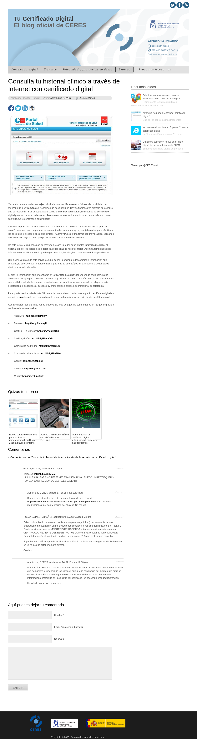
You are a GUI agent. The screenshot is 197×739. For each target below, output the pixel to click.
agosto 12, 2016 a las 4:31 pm (45, 468)
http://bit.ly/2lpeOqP (32, 376)
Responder (119, 468)
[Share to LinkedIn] (25, 108)
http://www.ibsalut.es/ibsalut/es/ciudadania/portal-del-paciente (61, 501)
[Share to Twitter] (18, 108)
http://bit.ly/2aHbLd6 (49, 346)
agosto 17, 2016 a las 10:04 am (66, 492)
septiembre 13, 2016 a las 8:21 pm (72, 517)
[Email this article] (32, 108)
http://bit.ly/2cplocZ (33, 361)
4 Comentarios (87, 98)
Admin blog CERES (60, 98)
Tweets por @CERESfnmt (144, 165)
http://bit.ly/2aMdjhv (36, 316)
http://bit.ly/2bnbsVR (42, 338)
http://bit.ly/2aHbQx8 (48, 331)
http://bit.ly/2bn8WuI (50, 353)
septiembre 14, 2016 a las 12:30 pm (68, 562)
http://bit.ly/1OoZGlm (35, 368)
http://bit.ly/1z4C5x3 (45, 474)
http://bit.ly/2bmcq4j (36, 323)
